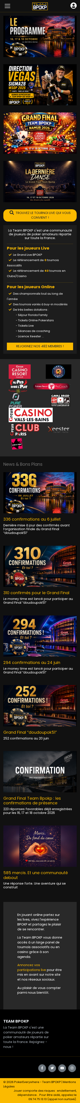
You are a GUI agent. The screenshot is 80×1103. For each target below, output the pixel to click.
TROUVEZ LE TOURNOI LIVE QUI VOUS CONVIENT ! (43, 215)
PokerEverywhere (26, 1082)
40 (46, 271)
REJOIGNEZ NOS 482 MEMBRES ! (40, 346)
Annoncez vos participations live (32, 967)
